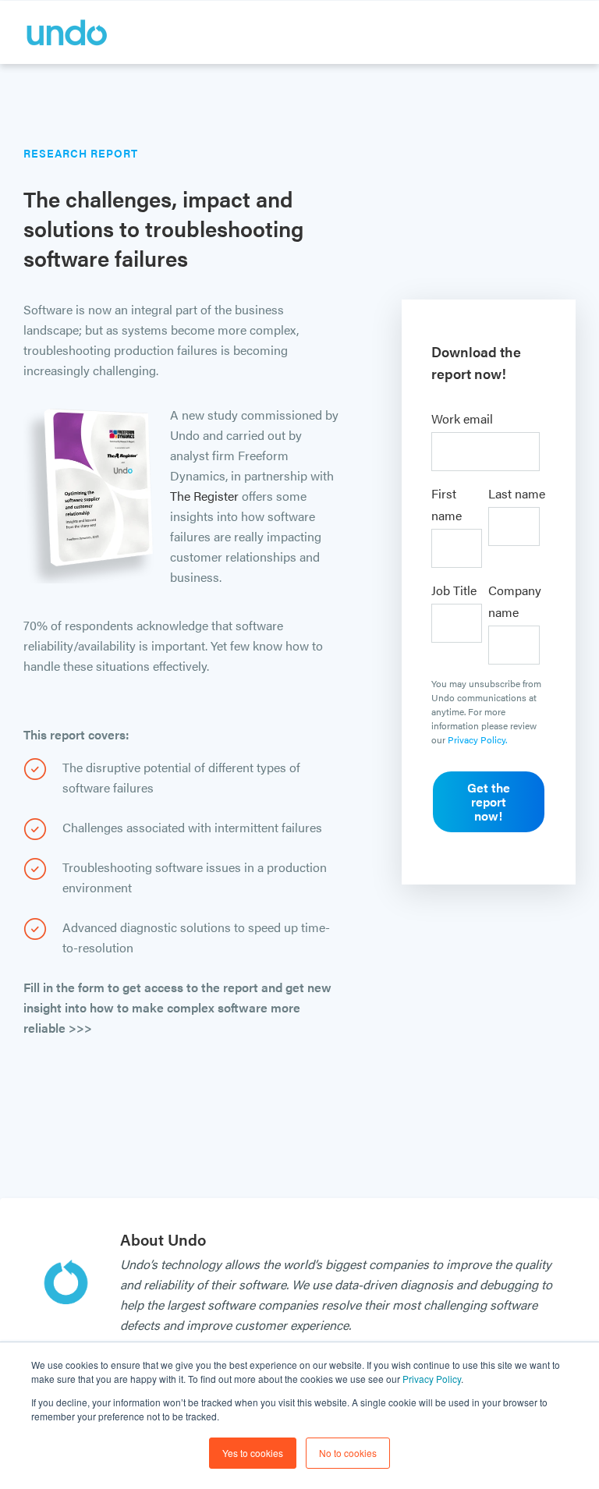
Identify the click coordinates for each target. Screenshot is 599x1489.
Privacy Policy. (477, 739)
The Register (204, 496)
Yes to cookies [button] (252, 1452)
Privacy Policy (431, 1378)
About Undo (163, 1239)
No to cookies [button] (348, 1452)
